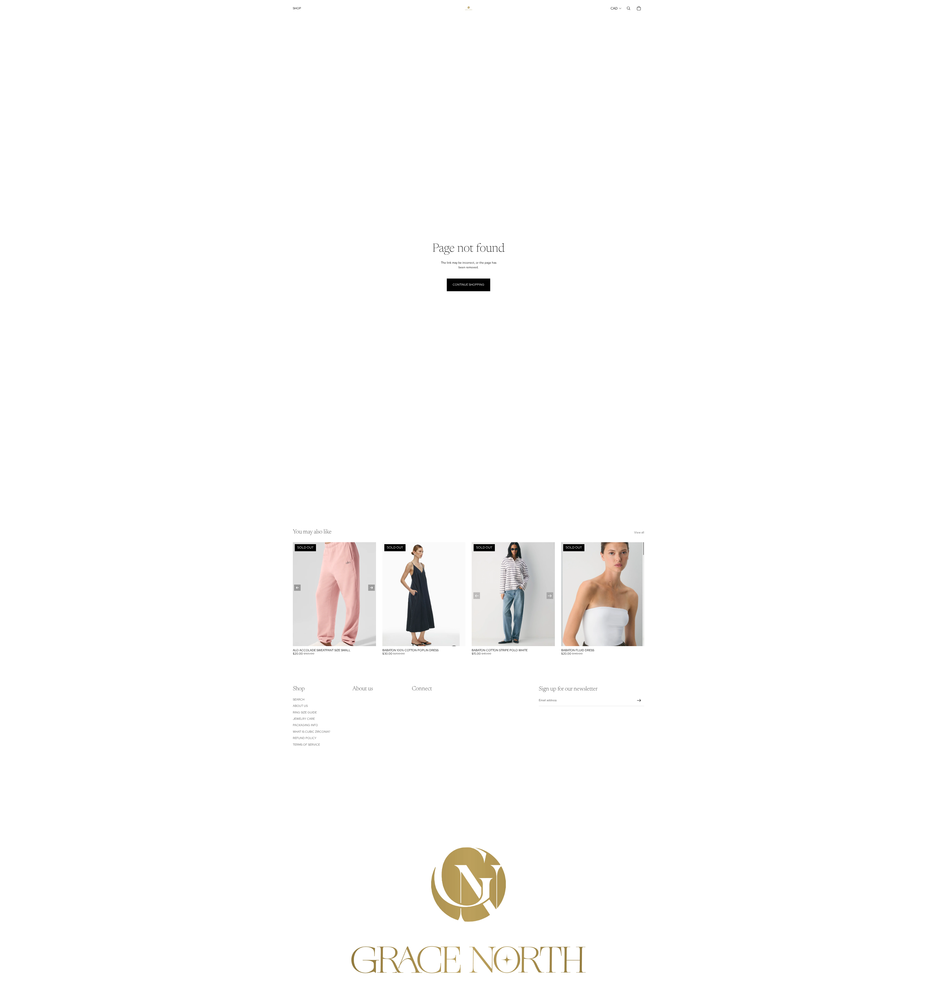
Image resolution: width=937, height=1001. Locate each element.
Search (299, 699)
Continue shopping (468, 285)
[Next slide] (637, 594)
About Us (300, 706)
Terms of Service (306, 744)
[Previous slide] (568, 594)
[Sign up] (639, 700)
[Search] (628, 8)
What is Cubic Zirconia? (311, 732)
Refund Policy (304, 738)
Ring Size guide (305, 712)
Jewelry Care (304, 719)
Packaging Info (305, 725)
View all (639, 532)
